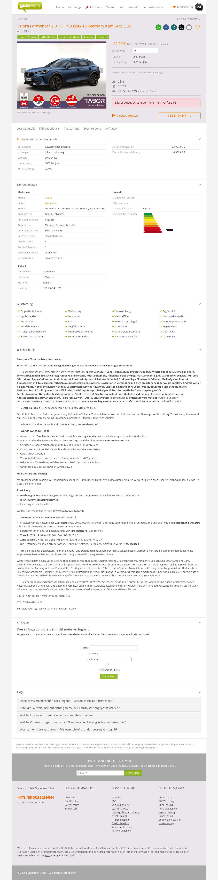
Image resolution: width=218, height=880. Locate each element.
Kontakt (134, 7)
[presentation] (23, 70)
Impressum (71, 808)
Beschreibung (92, 128)
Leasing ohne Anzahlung (126, 812)
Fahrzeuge (74, 7)
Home (60, 7)
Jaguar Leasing (167, 812)
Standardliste (112, 669)
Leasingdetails (26, 128)
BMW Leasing (166, 801)
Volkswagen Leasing (170, 819)
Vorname (93, 653)
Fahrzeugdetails (49, 128)
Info (122, 7)
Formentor (51, 203)
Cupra (48, 197)
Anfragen (111, 128)
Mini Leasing (166, 804)
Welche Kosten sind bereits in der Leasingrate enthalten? (56, 715)
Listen (109, 664)
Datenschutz (72, 804)
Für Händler (71, 801)
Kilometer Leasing (122, 827)
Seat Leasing (166, 816)
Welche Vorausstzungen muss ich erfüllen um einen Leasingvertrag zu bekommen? (73, 722)
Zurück (23, 18)
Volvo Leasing (166, 823)
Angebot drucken (126, 115)
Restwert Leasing (121, 830)
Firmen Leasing (120, 819)
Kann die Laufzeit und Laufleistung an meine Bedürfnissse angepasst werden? (70, 708)
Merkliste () (184, 7)
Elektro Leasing (120, 823)
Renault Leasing (168, 808)
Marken (110, 7)
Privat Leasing (119, 816)
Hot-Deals (95, 7)
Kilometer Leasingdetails (37, 139)
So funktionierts (153, 7)
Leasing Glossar (120, 808)
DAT (47, 855)
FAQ (114, 801)
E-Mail (85, 647)
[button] (158, 27)
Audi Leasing (166, 797)
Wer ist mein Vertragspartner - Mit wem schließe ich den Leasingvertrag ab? (68, 729)
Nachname (93, 659)
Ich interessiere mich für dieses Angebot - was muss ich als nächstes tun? (67, 701)
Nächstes (193, 18)
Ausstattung (71, 128)
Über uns (70, 797)
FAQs (20, 692)
